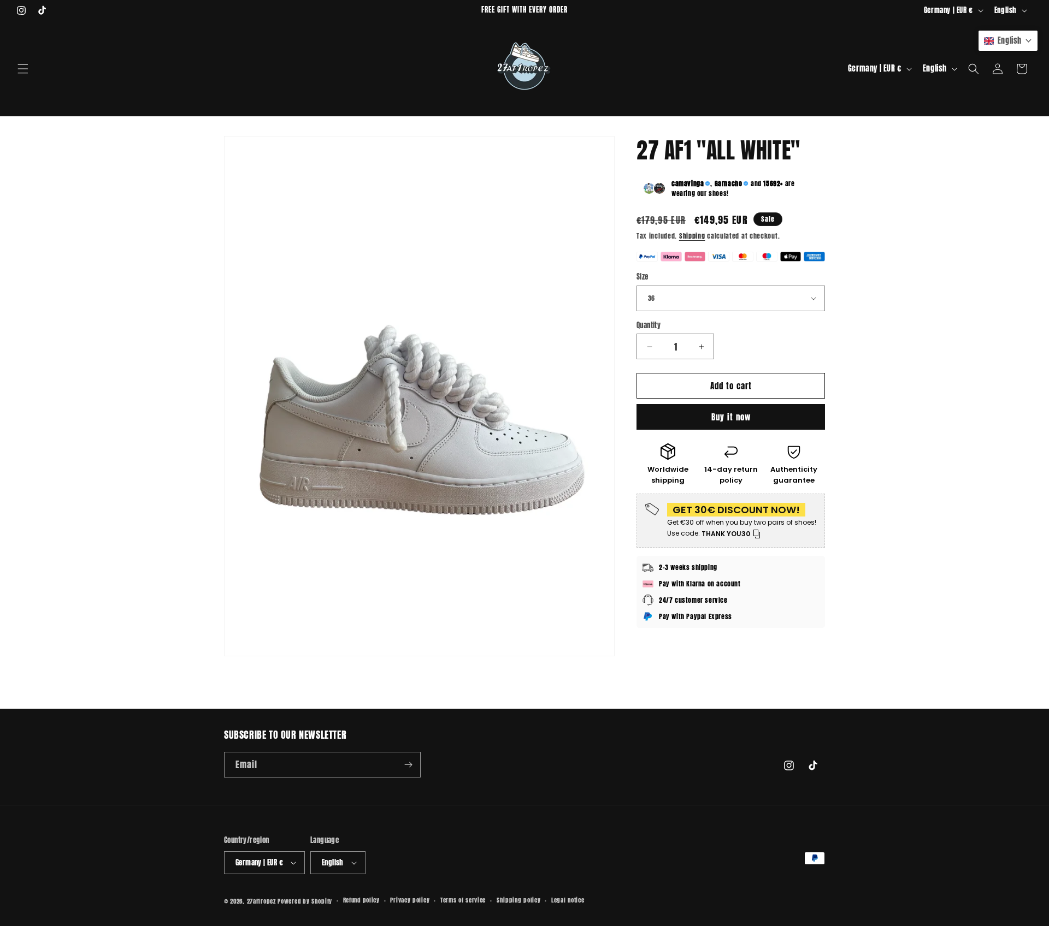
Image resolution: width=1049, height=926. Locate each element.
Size (643, 276)
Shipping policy (519, 900)
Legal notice (567, 900)
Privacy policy (409, 900)
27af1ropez (261, 901)
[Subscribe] (408, 764)
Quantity (649, 325)
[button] (23, 69)
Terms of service (463, 900)
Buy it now (731, 417)
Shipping (692, 236)
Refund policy (361, 900)
